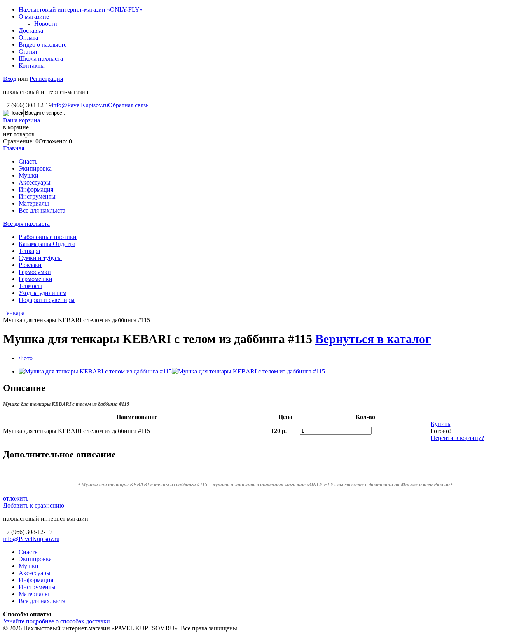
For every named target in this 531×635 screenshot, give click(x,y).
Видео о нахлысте (42, 44)
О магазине (34, 16)
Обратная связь (128, 105)
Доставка (31, 30)
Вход (9, 78)
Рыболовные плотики (48, 237)
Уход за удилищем (42, 293)
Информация (36, 189)
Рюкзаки (30, 265)
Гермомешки (35, 279)
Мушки (28, 175)
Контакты (32, 65)
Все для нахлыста (42, 210)
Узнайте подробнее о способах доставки (56, 621)
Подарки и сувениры (47, 300)
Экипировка (35, 168)
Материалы (34, 203)
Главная (13, 148)
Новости (45, 23)
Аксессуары (35, 182)
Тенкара (29, 251)
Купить (440, 423)
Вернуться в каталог (373, 339)
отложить (15, 498)
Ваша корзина (21, 120)
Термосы (30, 286)
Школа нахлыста (41, 58)
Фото (26, 358)
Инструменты (37, 196)
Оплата (28, 37)
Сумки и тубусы (40, 258)
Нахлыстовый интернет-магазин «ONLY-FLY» (81, 9)
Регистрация (46, 78)
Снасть (28, 161)
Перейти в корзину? (457, 437)
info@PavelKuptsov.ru (80, 105)
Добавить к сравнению (33, 505)
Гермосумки (35, 272)
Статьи (28, 51)
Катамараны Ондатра (47, 244)
